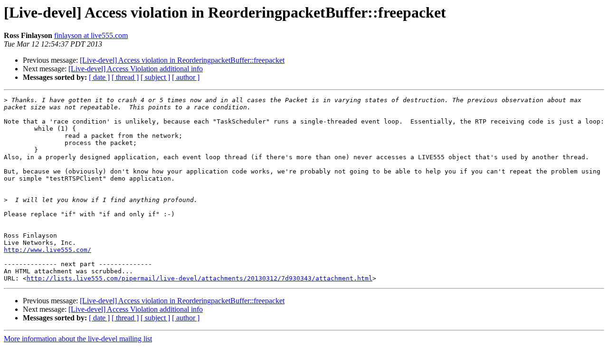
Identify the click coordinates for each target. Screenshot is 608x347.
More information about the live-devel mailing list (78, 339)
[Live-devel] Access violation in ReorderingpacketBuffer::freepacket (182, 60)
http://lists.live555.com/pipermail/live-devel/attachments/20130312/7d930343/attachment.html (199, 278)
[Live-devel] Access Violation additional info (135, 69)
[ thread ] (125, 77)
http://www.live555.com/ (47, 249)
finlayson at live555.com (91, 35)
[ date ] (99, 77)
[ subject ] (155, 77)
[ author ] (186, 77)
